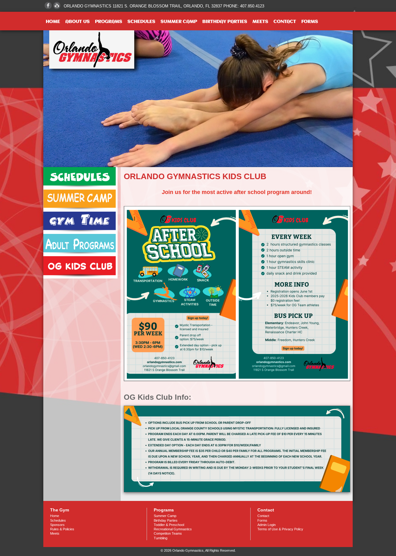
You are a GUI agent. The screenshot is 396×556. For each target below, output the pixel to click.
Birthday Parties (224, 21)
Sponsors (57, 525)
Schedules (141, 21)
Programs (108, 21)
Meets (260, 21)
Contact (284, 21)
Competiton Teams (168, 533)
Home (53, 21)
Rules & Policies (62, 529)
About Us (77, 21)
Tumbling (160, 538)
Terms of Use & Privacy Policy (280, 529)
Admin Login (266, 525)
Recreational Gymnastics (173, 529)
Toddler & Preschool (169, 525)
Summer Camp (179, 21)
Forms (309, 21)
